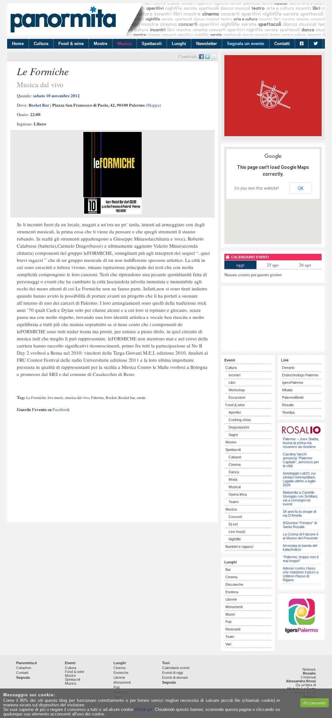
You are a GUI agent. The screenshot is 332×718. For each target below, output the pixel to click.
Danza (234, 472)
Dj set (233, 524)
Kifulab (287, 390)
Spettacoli (152, 43)
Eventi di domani (175, 677)
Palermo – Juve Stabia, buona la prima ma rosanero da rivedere (301, 443)
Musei (230, 614)
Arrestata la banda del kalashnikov (300, 547)
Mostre (100, 43)
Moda (233, 479)
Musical (235, 487)
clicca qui (143, 709)
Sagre (233, 435)
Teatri (229, 637)
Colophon (23, 668)
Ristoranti (232, 629)
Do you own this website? (256, 188)
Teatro (234, 502)
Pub (228, 622)
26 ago (305, 265)
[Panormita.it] (63, 19)
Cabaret (235, 457)
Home (18, 43)
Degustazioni (239, 427)
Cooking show (240, 420)
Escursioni (237, 397)
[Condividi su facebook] (201, 56)
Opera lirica (238, 494)
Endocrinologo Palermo (300, 375)
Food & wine (71, 43)
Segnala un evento (245, 43)
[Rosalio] (301, 432)
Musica (124, 43)
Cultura (41, 43)
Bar (228, 569)
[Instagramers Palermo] (301, 634)
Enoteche (120, 673)
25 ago (273, 265)
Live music (237, 532)
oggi (240, 265)
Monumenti (234, 607)
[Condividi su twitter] (207, 56)
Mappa (153, 105)
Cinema (235, 464)
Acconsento (314, 702)
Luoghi (179, 43)
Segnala (23, 677)
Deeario (288, 368)
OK (300, 188)
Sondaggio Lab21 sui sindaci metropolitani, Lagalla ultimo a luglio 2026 (299, 479)
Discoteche (234, 584)
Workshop (237, 390)
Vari (228, 644)
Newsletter (206, 43)
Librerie (231, 599)
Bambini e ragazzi (239, 546)
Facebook (61, 409)
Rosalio (288, 405)
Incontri (234, 375)
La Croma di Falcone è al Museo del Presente (300, 536)
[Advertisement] (112, 473)
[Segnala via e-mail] (213, 56)
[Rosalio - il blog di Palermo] (273, 134)
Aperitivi (235, 412)
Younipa (288, 412)
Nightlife (235, 539)
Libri (232, 382)
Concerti (235, 517)
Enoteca (231, 592)
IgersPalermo (292, 382)
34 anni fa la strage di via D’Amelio (299, 513)
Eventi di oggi (172, 673)
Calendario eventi (175, 668)
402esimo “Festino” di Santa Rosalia (300, 525)
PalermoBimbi (292, 397)
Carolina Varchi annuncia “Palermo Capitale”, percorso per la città (301, 460)
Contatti (282, 43)
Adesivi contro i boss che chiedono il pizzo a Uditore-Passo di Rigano (300, 574)
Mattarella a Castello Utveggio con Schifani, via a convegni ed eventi (300, 498)
